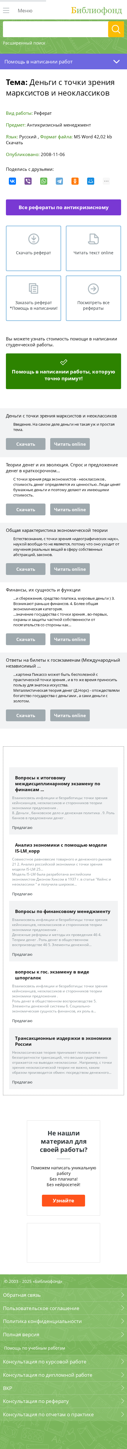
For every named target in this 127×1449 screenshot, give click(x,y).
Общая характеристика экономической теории (57, 530)
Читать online (70, 444)
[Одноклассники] (75, 181)
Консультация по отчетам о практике (48, 1414)
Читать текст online (93, 252)
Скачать (14, 142)
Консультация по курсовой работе (45, 1361)
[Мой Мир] (90, 181)
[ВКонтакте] (12, 181)
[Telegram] (59, 181)
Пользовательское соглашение (41, 1308)
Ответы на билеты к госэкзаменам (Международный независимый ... (63, 663)
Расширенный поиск (24, 43)
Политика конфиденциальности (42, 1321)
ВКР (7, 1388)
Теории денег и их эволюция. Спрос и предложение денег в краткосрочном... (62, 467)
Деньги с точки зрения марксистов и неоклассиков (61, 416)
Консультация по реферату (36, 1401)
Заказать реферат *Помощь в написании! (34, 305)
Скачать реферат (33, 252)
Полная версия (21, 1334)
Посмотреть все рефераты (93, 305)
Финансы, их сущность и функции (43, 590)
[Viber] (28, 181)
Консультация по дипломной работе (47, 1374)
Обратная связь (22, 1294)
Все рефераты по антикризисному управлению (64, 209)
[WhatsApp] (43, 181)
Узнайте (63, 1200)
